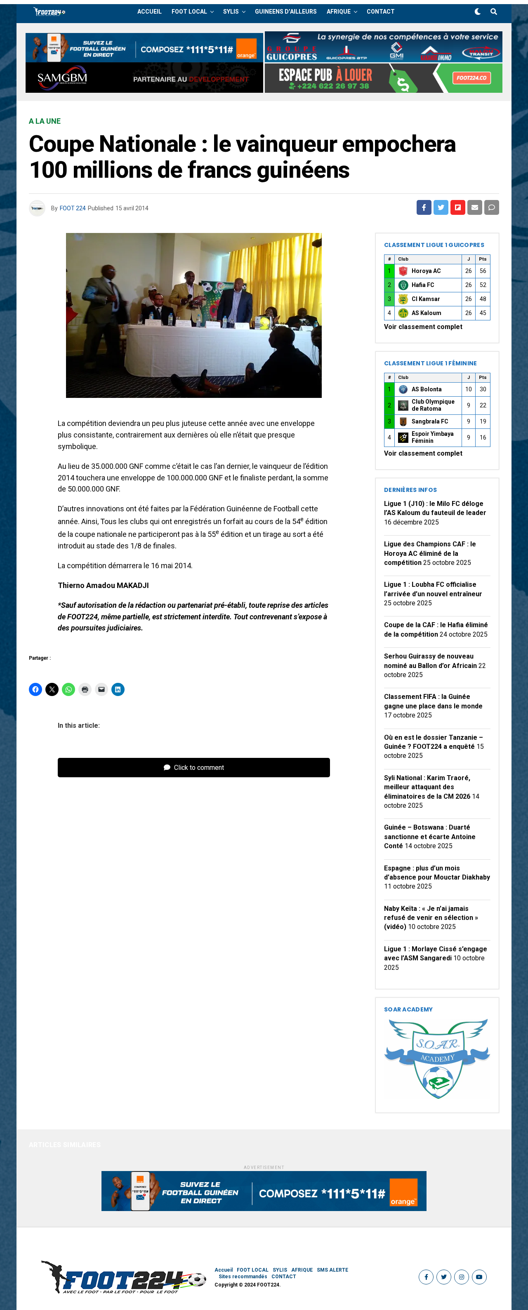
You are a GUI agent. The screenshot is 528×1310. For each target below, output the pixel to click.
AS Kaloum (426, 313)
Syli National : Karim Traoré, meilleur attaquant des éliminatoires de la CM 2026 (427, 787)
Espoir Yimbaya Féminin (433, 437)
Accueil (149, 11)
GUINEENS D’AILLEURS (286, 11)
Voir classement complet (423, 327)
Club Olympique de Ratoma (433, 405)
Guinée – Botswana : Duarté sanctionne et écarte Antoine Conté (430, 836)
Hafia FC (423, 285)
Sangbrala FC (430, 421)
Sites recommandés (243, 1276)
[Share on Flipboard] (457, 207)
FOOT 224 (73, 208)
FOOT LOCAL (189, 11)
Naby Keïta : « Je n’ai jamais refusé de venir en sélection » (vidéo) (431, 918)
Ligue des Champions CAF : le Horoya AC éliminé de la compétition (430, 553)
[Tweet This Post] (441, 207)
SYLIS (231, 11)
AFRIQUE (339, 11)
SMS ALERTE (332, 1270)
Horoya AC (426, 271)
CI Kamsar (426, 299)
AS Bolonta (427, 389)
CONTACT (381, 11)
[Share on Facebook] (424, 207)
